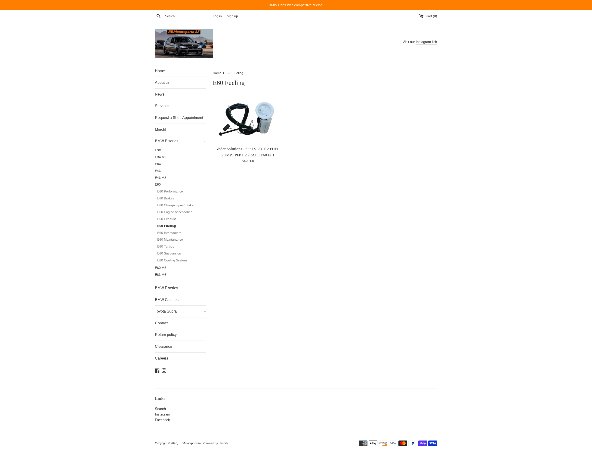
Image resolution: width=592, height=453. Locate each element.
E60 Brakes (165, 198)
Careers (161, 358)
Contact (161, 323)
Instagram (162, 414)
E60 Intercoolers (169, 233)
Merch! (160, 129)
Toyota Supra (180, 311)
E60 (180, 184)
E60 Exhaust (166, 219)
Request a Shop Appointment (179, 118)
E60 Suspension (169, 253)
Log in (217, 16)
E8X (180, 164)
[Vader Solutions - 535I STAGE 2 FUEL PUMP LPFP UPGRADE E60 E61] (248, 119)
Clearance (163, 346)
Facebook (162, 420)
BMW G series (180, 300)
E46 (180, 171)
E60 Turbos (165, 246)
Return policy (166, 335)
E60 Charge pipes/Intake (175, 205)
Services (162, 106)
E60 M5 (180, 268)
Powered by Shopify (215, 443)
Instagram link (426, 42)
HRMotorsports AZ (190, 443)
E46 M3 (180, 178)
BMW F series (180, 288)
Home (160, 71)
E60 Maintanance (170, 239)
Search (160, 409)
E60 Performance (170, 191)
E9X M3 (180, 157)
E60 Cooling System (172, 260)
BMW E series (180, 141)
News (159, 94)
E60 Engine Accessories (174, 212)
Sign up (232, 16)
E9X (180, 150)
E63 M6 (180, 274)
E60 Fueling (166, 226)
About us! (162, 82)
